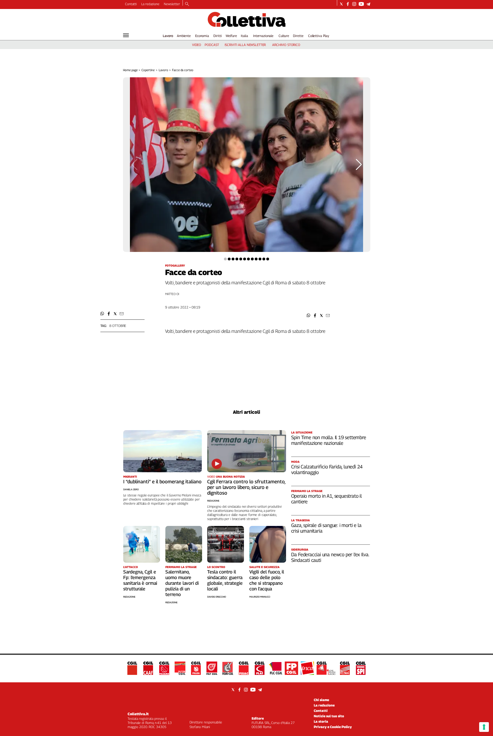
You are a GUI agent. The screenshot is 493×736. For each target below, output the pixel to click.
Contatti (131, 4)
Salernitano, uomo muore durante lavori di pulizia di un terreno (182, 583)
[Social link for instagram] (354, 4)
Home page (130, 70)
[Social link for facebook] (348, 4)
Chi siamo (321, 700)
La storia (321, 721)
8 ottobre (117, 326)
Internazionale (263, 36)
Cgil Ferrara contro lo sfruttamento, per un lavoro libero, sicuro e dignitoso (246, 487)
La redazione (150, 4)
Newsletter (172, 4)
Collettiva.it (138, 714)
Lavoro (168, 36)
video (196, 45)
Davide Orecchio (216, 596)
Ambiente (184, 36)
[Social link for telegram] (368, 4)
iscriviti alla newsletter (245, 45)
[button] (308, 315)
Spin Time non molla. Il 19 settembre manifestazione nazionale (328, 440)
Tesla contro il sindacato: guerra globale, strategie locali (225, 580)
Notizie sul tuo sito (329, 716)
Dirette (298, 36)
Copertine (148, 70)
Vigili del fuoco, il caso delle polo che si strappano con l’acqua (266, 580)
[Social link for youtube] (361, 4)
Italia (244, 36)
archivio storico (286, 45)
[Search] (187, 4)
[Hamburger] (126, 35)
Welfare (231, 36)
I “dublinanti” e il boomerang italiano (162, 481)
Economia (202, 36)
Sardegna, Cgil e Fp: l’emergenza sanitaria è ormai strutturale (140, 580)
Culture (284, 36)
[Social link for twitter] (341, 4)
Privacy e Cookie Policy (333, 727)
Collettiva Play (318, 36)
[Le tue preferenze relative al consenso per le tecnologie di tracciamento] (484, 727)
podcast (212, 45)
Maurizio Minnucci (259, 596)
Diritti (217, 36)
